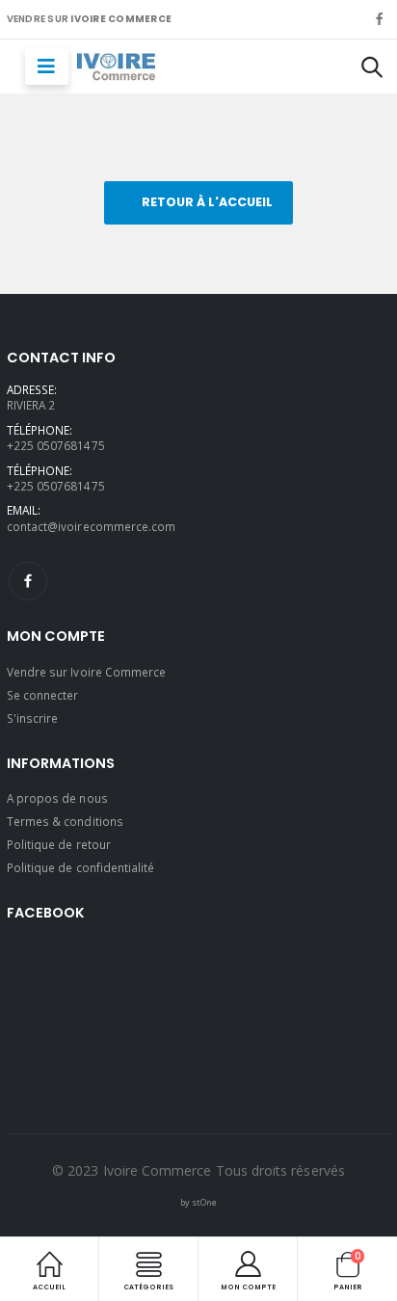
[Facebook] (28, 581)
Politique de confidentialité (81, 867)
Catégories (148, 1287)
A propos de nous (57, 798)
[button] (372, 66)
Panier (347, 1270)
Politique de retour (59, 844)
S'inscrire (33, 718)
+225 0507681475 (56, 445)
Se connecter (43, 695)
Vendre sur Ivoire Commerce (87, 671)
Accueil (49, 1287)
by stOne (198, 1202)
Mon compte (248, 1287)
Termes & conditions (65, 821)
